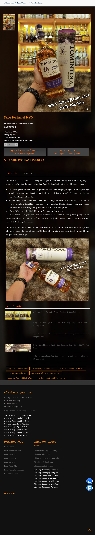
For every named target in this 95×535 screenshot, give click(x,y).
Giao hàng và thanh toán (43, 462)
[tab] (12, 173)
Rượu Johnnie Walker (12, 450)
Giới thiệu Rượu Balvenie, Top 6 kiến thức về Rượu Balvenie (56, 312)
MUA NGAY (68, 152)
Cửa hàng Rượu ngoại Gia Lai (15, 435)
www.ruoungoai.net (15, 406)
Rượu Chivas (9, 447)
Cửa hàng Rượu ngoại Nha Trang (16, 421)
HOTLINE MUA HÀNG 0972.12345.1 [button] (25, 160)
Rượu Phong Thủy (11, 466)
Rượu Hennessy (10, 458)
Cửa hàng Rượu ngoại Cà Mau (15, 429)
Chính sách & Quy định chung (45, 450)
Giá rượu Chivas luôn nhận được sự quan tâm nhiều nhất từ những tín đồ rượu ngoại (61, 357)
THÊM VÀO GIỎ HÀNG (26, 152)
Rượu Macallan (10, 454)
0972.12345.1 (12, 403)
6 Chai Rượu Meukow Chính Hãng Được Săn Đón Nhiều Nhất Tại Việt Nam (61, 346)
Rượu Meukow (9, 462)
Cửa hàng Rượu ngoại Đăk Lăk (16, 432)
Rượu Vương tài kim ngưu (14, 470)
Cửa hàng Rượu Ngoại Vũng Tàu (16, 424)
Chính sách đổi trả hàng (43, 466)
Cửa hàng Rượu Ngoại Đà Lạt (15, 427)
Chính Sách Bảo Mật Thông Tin (46, 458)
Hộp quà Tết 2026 (11, 473)
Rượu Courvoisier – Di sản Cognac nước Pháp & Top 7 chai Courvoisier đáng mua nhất (61, 335)
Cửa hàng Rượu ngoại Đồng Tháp (17, 418)
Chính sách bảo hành (42, 454)
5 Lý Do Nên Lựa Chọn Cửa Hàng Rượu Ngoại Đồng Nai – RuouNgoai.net (61, 324)
